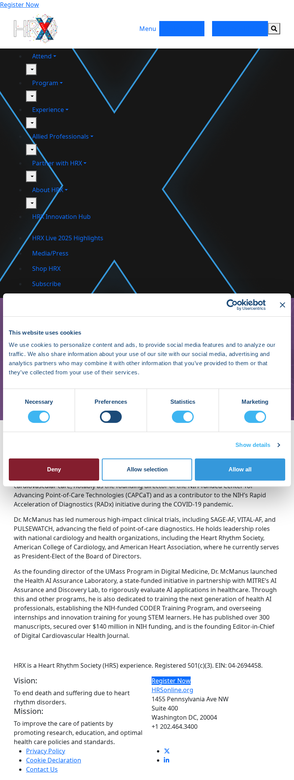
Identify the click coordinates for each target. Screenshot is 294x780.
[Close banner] (282, 304)
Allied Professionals (60, 136)
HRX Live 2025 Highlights (67, 238)
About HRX (47, 190)
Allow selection (147, 469)
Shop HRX (46, 268)
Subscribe (46, 284)
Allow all (240, 469)
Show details (252, 445)
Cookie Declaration (53, 760)
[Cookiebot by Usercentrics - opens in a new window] (232, 305)
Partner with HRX (240, 28)
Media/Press (50, 253)
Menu (147, 28)
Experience (48, 109)
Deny (54, 469)
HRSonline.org (172, 690)
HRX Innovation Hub (61, 216)
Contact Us (42, 769)
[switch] (111, 417)
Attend (42, 56)
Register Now (19, 4)
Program (45, 83)
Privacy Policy (45, 751)
